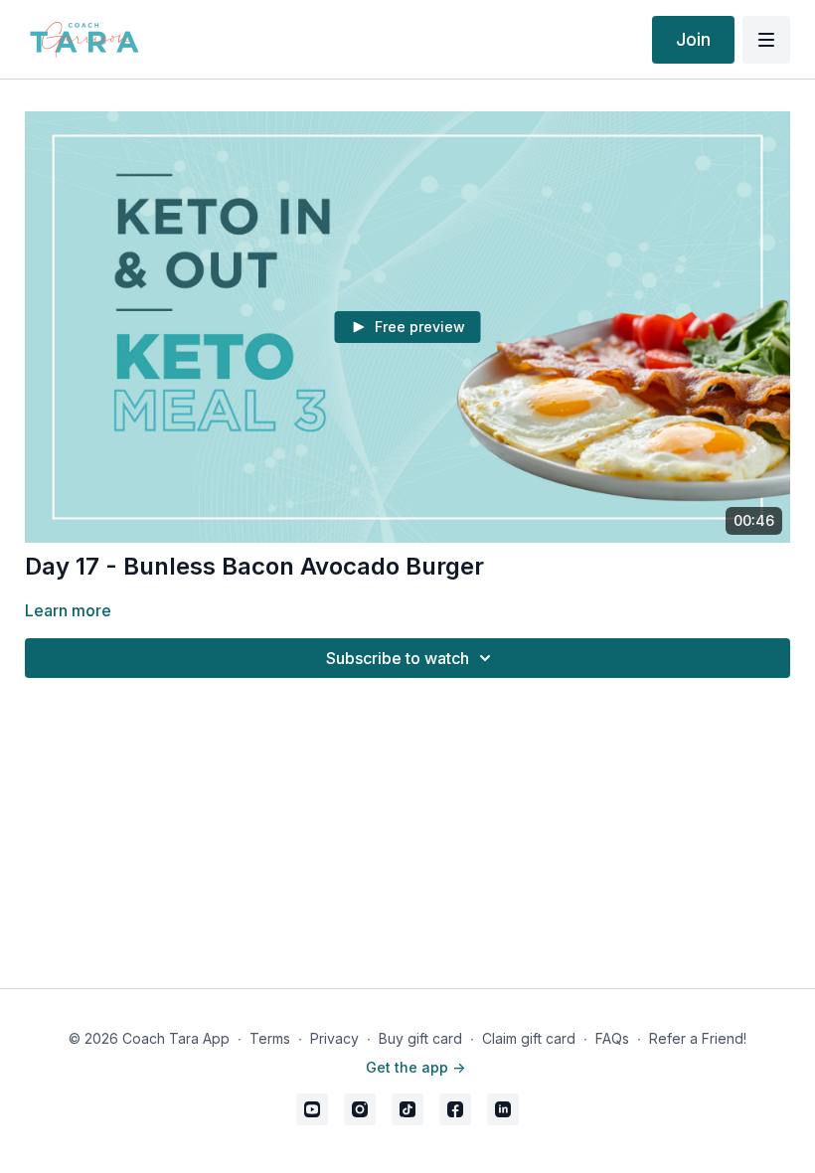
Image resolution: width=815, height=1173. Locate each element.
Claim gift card (528, 1038)
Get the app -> (415, 1067)
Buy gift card (420, 1038)
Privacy (334, 1038)
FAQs (612, 1038)
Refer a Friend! (697, 1038)
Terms (269, 1038)
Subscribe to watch (397, 658)
